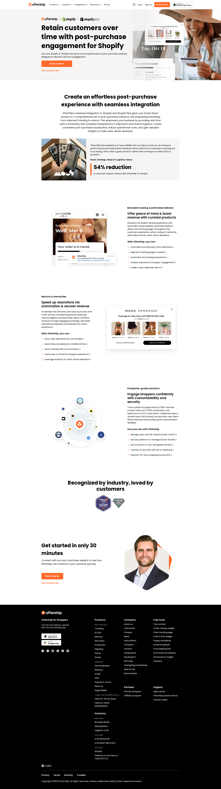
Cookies (81, 775)
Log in (140, 4)
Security (68, 775)
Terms (56, 775)
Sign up (148, 4)
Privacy (45, 775)
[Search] (134, 4)
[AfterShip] (38, 4)
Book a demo (162, 4)
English (48, 765)
